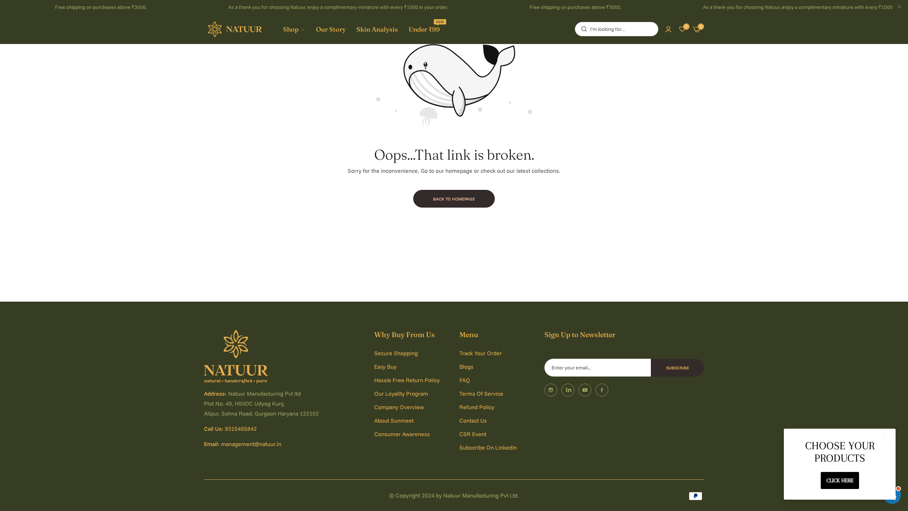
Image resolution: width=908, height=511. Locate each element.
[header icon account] (668, 29)
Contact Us (473, 420)
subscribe (677, 367)
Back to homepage (454, 199)
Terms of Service (481, 393)
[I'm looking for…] (582, 29)
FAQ (464, 380)
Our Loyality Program (401, 393)
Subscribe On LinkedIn (488, 447)
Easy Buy (385, 366)
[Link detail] (550, 390)
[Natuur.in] (236, 29)
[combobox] (616, 29)
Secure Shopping (396, 353)
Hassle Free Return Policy (407, 380)
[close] (899, 7)
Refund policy (476, 407)
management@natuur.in (251, 443)
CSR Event (472, 434)
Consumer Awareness (402, 434)
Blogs (466, 366)
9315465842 (241, 428)
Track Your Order (480, 353)
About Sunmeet (394, 420)
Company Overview (399, 407)
